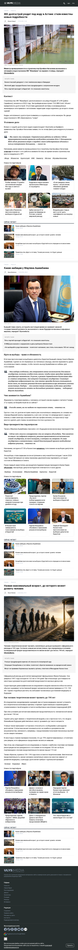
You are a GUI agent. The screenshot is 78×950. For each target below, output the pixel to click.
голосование (18, 472)
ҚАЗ (69, 3)
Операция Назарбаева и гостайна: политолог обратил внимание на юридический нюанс (38, 665)
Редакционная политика (11, 920)
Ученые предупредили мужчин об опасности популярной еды (27, 662)
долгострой (25, 158)
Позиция (6, 897)
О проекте (7, 910)
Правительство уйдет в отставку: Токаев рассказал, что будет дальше (38, 252)
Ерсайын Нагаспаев (60, 158)
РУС (73, 3)
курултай (53, 472)
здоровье (16, 764)
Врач (24, 764)
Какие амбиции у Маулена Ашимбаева (28, 226)
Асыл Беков (11, 593)
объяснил (8, 468)
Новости (6, 885)
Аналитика (7, 895)
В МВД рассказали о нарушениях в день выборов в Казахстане (28, 344)
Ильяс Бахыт (12, 21)
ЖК (33, 158)
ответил (7, 151)
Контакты (7, 917)
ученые (7, 764)
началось (41, 448)
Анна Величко (12, 272)
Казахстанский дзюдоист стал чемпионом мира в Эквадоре (27, 82)
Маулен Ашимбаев (31, 472)
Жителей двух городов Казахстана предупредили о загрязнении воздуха (32, 85)
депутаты (44, 472)
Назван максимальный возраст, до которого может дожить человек (38, 235)
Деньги (6, 892)
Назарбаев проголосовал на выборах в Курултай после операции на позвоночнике (42, 243)
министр (40, 158)
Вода (7, 158)
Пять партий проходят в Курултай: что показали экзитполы (26, 89)
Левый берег (8, 888)
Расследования (9, 890)
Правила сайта (8, 913)
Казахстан (15, 158)
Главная (6, 10)
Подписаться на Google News (16, 934)
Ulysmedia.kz (9, 73)
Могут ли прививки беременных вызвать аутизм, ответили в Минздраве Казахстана (36, 668)
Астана (48, 158)
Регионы (6, 899)
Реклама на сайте (9, 915)
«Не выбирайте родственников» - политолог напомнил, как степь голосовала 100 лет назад (39, 347)
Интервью (7, 902)
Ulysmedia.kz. (9, 653)
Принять (70, 945)
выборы (8, 472)
